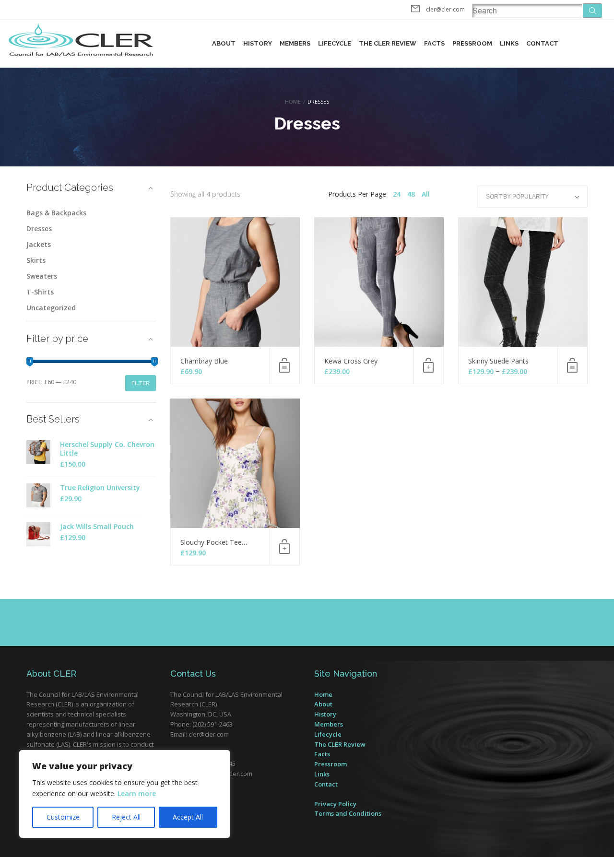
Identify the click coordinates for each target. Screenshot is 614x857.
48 (411, 194)
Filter (140, 383)
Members (295, 43)
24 (397, 194)
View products (572, 365)
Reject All (126, 817)
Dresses (39, 228)
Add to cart (428, 365)
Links (509, 43)
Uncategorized (51, 307)
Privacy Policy (335, 803)
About (224, 43)
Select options (284, 365)
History (257, 43)
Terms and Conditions (347, 813)
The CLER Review (340, 744)
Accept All (188, 817)
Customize (63, 817)
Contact (542, 43)
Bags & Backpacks (56, 212)
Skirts (36, 260)
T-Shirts (40, 291)
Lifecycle (334, 43)
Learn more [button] (137, 793)
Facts (434, 43)
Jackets (38, 244)
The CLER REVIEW (387, 43)
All (426, 194)
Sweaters (41, 276)
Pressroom (472, 43)
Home (293, 101)
